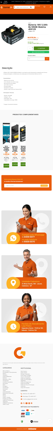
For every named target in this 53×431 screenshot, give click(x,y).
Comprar (41, 48)
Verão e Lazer (6, 404)
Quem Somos (24, 372)
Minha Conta (37, 6)
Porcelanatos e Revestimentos (10, 372)
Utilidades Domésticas (8, 403)
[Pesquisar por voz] (14, 7)
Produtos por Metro (7, 398)
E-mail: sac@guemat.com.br (29, 399)
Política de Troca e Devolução (27, 384)
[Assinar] (44, 186)
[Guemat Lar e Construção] (6, 7)
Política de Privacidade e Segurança (26, 380)
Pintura (4, 396)
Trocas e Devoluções (25, 376)
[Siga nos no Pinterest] (31, 403)
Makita (29, 23)
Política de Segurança (26, 378)
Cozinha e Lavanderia (8, 382)
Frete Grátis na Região (26, 375)
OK (47, 58)
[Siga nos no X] (24, 403)
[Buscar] (31, 7)
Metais (4, 394)
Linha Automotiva (6, 391)
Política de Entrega (25, 383)
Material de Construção (8, 393)
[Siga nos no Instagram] (29, 403)
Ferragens (5, 386)
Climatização (6, 380)
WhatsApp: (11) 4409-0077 (29, 396)
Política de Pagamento (26, 382)
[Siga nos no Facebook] (21, 403)
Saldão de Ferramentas (8, 400)
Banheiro (5, 377)
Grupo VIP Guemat (25, 387)
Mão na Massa (6, 370)
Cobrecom (23, 386)
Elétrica (4, 373)
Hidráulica (5, 375)
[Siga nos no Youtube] (27, 403)
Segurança (5, 401)
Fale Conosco (24, 371)
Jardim (4, 390)
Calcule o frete (31, 55)
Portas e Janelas (6, 397)
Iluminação (5, 389)
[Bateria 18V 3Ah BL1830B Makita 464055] (23, 145)
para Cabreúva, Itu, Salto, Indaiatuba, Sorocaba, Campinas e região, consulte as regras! (27, 2)
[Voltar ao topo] (50, 421)
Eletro (4, 384)
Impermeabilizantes (7, 376)
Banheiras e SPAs (7, 379)
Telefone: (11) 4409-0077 (28, 393)
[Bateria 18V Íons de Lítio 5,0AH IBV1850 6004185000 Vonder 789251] (15, 145)
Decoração (5, 383)
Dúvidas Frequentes (25, 374)
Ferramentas (6, 387)
